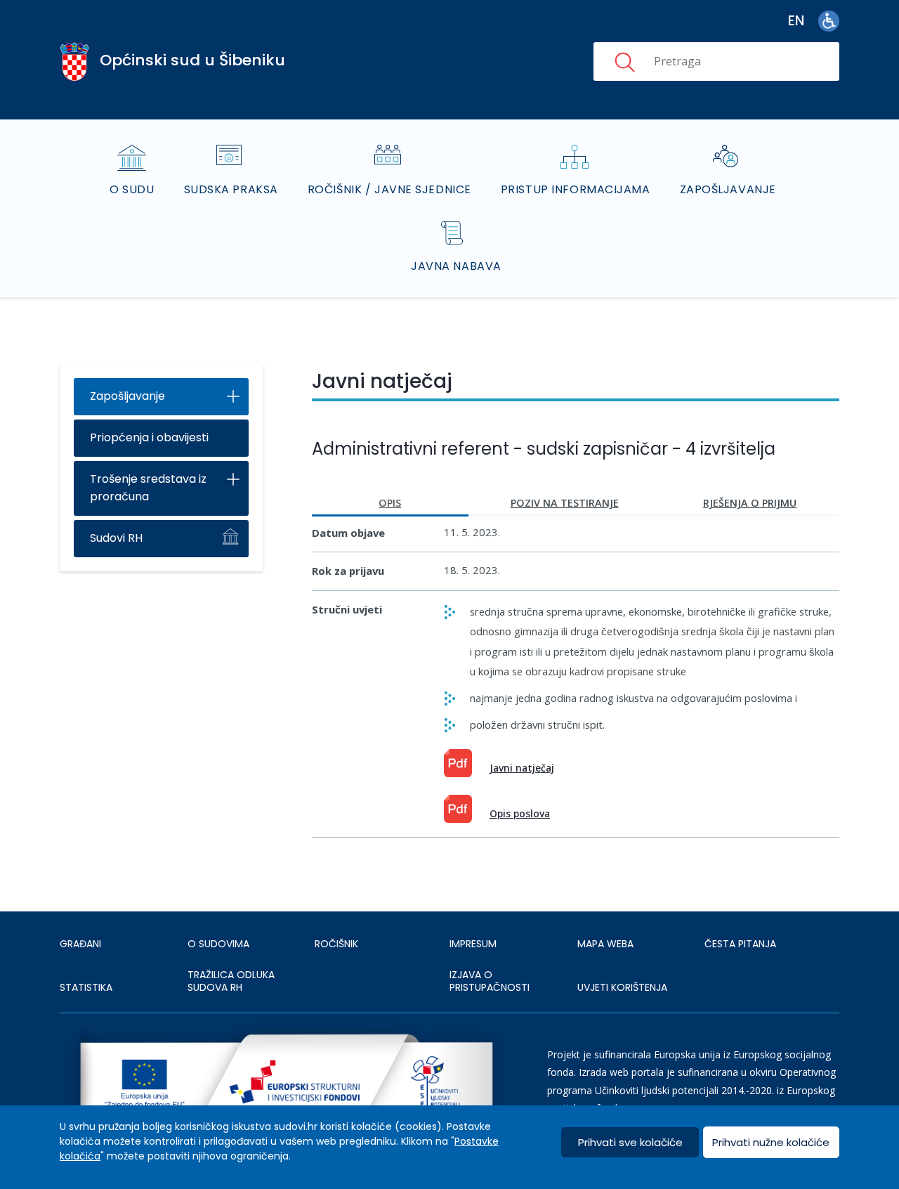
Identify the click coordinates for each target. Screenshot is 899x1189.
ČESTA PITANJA (740, 944)
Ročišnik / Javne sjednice (389, 189)
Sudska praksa (231, 189)
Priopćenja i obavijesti (149, 437)
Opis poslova (520, 813)
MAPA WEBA (605, 944)
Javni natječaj (522, 767)
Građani (80, 944)
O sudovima (218, 944)
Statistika (86, 987)
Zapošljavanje (728, 189)
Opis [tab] (390, 502)
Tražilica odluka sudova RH (231, 981)
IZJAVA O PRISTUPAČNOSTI (490, 981)
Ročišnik (336, 944)
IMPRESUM (473, 944)
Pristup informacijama (575, 189)
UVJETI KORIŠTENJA (622, 987)
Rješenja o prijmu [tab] (749, 502)
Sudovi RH (116, 538)
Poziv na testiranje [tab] (565, 502)
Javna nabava (456, 266)
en (796, 20)
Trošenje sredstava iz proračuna (148, 488)
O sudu (132, 189)
